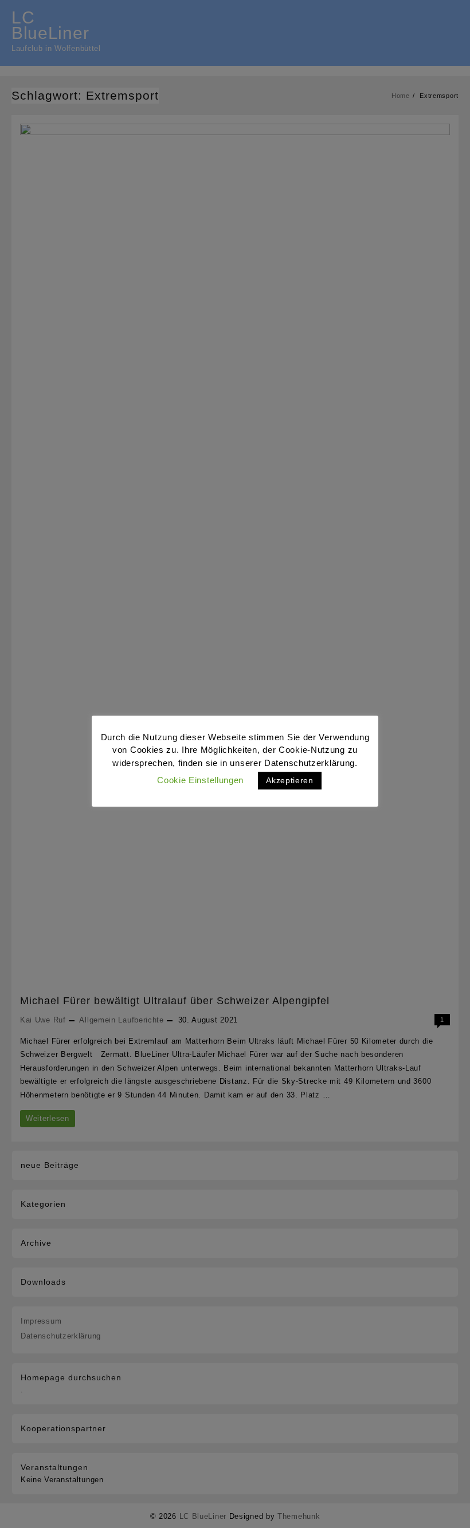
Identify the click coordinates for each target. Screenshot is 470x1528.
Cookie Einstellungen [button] (200, 780)
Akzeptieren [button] (290, 780)
